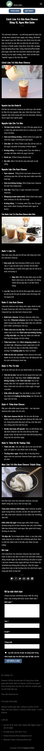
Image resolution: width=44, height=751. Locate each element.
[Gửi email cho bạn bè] (24, 579)
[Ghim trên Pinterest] (28, 579)
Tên (6, 621)
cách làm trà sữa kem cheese (20, 52)
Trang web (8, 642)
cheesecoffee (29, 49)
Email (7, 632)
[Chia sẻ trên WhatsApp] (12, 579)
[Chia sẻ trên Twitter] (20, 579)
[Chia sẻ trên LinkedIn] (32, 579)
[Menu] (41, 4)
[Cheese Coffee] (15, 4)
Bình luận (8, 602)
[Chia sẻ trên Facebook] (16, 579)
